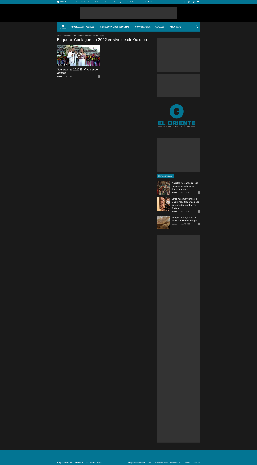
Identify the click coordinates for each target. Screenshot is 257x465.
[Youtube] (198, 2)
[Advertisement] (128, 13)
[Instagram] (189, 2)
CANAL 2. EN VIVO (63, 65)
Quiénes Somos (87, 2)
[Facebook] (185, 2)
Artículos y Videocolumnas (114, 27)
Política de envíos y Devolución (141, 2)
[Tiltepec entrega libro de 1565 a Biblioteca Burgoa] (163, 222)
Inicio (77, 2)
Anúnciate (98, 2)
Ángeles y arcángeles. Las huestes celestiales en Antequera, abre (185, 186)
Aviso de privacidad (121, 2)
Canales (159, 27)
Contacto (108, 2)
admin (59, 76)
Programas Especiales (82, 27)
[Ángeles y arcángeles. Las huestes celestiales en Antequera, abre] (163, 188)
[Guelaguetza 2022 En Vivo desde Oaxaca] (78, 55)
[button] (197, 27)
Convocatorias (143, 27)
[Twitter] (194, 2)
